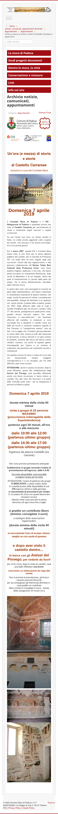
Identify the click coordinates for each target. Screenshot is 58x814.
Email (48, 112)
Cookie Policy (29, 807)
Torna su (51, 802)
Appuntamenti (24, 112)
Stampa (42, 112)
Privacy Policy (14, 807)
